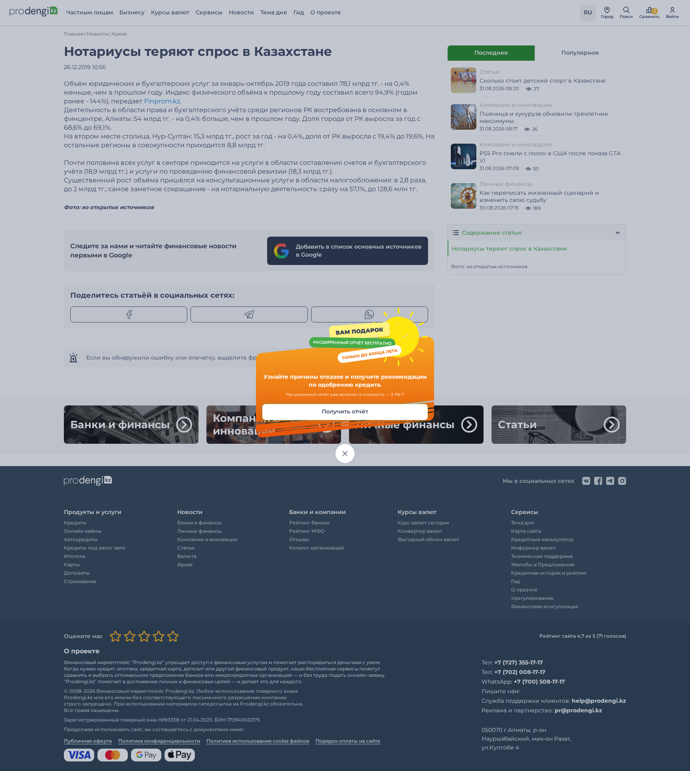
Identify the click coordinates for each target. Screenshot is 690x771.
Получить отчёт (345, 411)
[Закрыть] (345, 453)
